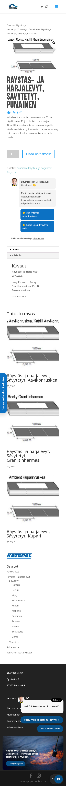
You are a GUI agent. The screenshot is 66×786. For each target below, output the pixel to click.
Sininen (15, 626)
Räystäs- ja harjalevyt (40, 168)
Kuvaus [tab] (14, 249)
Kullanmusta (18, 600)
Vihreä (15, 636)
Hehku (15, 590)
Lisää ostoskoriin (38, 154)
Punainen (34, 29)
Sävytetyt (22, 29)
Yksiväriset (15, 642)
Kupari (15, 605)
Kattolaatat (13, 571)
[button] (54, 43)
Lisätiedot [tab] (16, 255)
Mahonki (16, 610)
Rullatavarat (13, 647)
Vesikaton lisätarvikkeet (19, 652)
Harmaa (16, 584)
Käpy (14, 595)
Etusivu (10, 25)
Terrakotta (17, 631)
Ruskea (16, 621)
